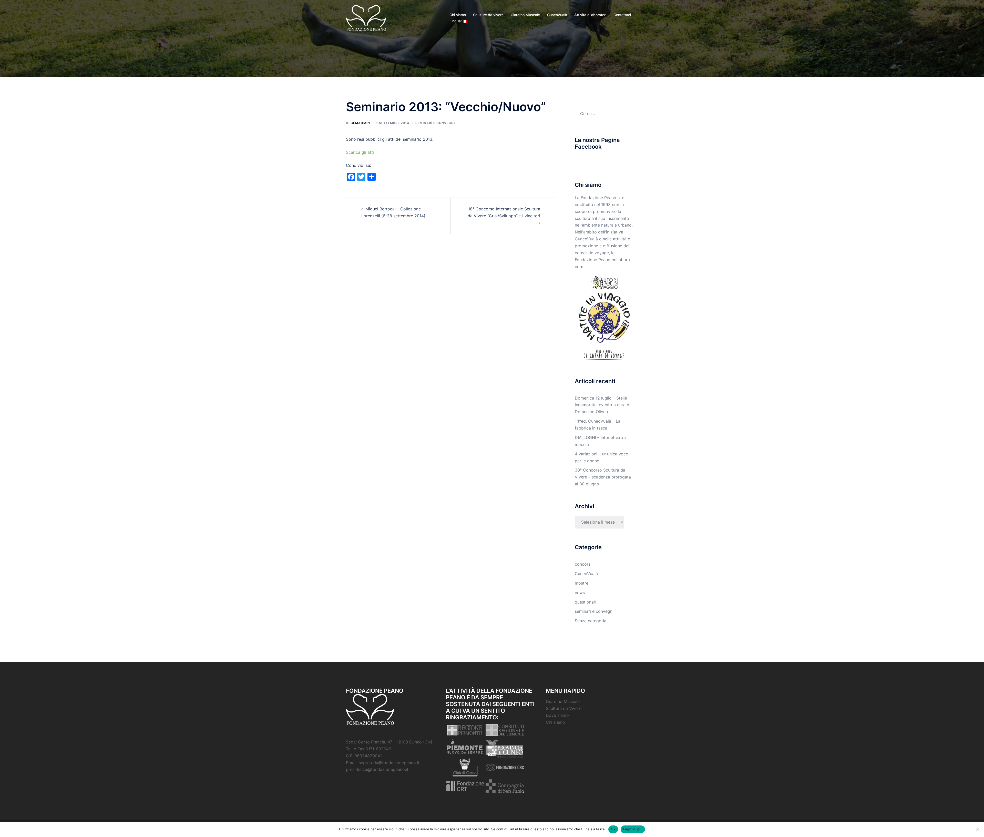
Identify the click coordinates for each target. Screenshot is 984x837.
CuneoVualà (557, 15)
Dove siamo (557, 715)
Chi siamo (457, 15)
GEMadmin (360, 123)
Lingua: (456, 21)
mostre (581, 583)
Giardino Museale (525, 15)
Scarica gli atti (360, 152)
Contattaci (622, 15)
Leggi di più (632, 829)
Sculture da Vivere (563, 708)
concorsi (583, 564)
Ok (613, 829)
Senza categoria (590, 620)
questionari (585, 602)
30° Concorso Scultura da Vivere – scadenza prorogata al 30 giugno (603, 476)
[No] (977, 829)
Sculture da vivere (488, 15)
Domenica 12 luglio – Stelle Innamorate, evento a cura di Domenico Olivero (602, 404)
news (580, 592)
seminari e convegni (435, 123)
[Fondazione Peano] (366, 17)
